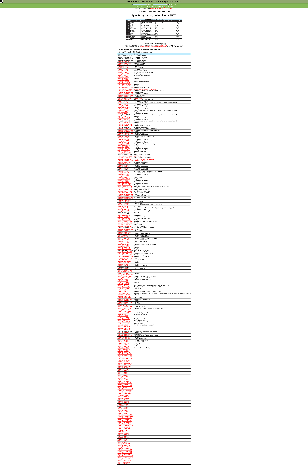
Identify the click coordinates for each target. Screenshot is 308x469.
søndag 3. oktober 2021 (124, 226)
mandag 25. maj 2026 (124, 72)
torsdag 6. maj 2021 (123, 246)
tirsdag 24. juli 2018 (123, 313)
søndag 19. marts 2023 (124, 183)
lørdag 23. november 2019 (125, 270)
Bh (153, 8)
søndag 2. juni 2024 (123, 141)
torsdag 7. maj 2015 (123, 405)
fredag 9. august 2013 (124, 462)
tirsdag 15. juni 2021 (123, 239)
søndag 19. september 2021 (125, 229)
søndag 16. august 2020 (124, 261)
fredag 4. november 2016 (125, 357)
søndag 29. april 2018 (124, 322)
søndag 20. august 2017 (124, 337)
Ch (157, 8)
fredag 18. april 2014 (123, 440)
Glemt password (174, 4)
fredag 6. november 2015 (125, 384)
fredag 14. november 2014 (125, 419)
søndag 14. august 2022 (124, 200)
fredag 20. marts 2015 (124, 413)
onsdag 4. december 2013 (125, 447)
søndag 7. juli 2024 (123, 137)
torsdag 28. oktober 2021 (125, 224)
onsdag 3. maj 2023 (123, 176)
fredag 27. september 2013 (125, 456)
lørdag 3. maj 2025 (123, 112)
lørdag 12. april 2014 (123, 442)
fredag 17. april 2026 (123, 77)
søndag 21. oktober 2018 (125, 302)
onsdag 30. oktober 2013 (125, 451)
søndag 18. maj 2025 (124, 107)
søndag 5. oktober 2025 (124, 90)
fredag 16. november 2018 (125, 299)
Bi (155, 8)
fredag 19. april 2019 (123, 291)
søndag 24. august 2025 (124, 96)
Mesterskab (165, 6)
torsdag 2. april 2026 (123, 80)
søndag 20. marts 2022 (124, 218)
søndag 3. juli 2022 (123, 204)
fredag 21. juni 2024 (123, 139)
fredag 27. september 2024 (125, 130)
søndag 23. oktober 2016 (125, 358)
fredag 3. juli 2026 (123, 69)
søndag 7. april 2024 (123, 147)
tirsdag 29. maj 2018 (123, 317)
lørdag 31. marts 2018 (124, 326)
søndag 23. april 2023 (124, 179)
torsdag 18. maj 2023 (123, 171)
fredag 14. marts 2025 (124, 119)
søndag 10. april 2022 (124, 215)
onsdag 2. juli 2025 (123, 102)
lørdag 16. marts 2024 (124, 150)
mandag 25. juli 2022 (123, 201)
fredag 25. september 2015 (125, 389)
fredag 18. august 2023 (124, 162)
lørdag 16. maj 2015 (123, 402)
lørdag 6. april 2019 (123, 293)
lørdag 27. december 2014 (125, 415)
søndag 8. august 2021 (124, 233)
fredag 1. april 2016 (123, 380)
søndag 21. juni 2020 (124, 265)
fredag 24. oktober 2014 (124, 422)
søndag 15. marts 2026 (124, 84)
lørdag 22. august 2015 (124, 392)
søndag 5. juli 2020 (123, 264)
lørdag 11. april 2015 (123, 410)
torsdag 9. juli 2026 (123, 66)
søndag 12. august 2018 (124, 310)
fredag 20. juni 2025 (123, 104)
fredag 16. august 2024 (124, 134)
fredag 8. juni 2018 (123, 316)
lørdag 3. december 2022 (125, 186)
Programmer (151, 6)
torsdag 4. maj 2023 (123, 174)
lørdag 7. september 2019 (125, 276)
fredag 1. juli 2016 (123, 369)
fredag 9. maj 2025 (123, 109)
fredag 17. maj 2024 (123, 142)
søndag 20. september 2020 (125, 256)
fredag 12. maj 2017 (123, 348)
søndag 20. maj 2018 (124, 319)
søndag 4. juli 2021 (123, 236)
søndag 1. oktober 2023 (124, 159)
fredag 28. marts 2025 (124, 118)
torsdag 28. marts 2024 (124, 148)
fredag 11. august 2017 (124, 338)
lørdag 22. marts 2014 (124, 445)
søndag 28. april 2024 (124, 145)
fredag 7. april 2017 (123, 351)
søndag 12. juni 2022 (124, 206)
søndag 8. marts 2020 (124, 268)
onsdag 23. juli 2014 (123, 430)
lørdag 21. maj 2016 (123, 373)
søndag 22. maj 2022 (124, 207)
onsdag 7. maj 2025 (123, 110)
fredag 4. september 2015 (125, 390)
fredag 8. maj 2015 (123, 404)
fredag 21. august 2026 (124, 61)
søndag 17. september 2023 (125, 160)
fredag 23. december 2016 (125, 354)
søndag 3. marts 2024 (124, 151)
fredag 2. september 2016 (125, 363)
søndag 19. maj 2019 (124, 287)
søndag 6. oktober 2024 (124, 128)
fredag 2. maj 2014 (123, 439)
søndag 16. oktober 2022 (125, 192)
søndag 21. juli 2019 (123, 279)
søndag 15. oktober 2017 (125, 335)
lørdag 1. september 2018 (125, 306)
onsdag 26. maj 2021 (123, 243)
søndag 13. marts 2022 (124, 220)
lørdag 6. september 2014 (125, 427)
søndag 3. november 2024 (125, 125)
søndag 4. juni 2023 (123, 168)
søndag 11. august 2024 (124, 136)
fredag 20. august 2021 (124, 232)
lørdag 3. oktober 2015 (124, 387)
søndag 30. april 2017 (124, 349)
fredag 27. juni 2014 (123, 433)
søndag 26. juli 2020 (123, 262)
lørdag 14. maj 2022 (123, 209)
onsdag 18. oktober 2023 (125, 157)
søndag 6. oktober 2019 (124, 273)
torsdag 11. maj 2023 (123, 172)
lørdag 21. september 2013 (125, 457)
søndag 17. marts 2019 (124, 297)
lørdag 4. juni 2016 (123, 372)
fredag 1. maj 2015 (123, 407)
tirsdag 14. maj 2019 (123, 288)
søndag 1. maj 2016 (123, 376)
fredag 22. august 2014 (124, 428)
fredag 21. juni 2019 (123, 284)
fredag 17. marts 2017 (124, 352)
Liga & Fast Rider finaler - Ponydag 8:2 (145, 89)
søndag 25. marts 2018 (124, 328)
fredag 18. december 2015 (125, 381)
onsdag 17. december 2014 (125, 416)
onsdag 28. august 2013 (124, 459)
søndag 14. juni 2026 (124, 70)
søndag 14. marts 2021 (124, 249)
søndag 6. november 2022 (125, 189)
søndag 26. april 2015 (124, 408)
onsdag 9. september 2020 (125, 258)
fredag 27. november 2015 (125, 383)
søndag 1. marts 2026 (124, 86)
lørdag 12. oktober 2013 (124, 454)
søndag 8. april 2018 (123, 325)
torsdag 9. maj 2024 (123, 144)
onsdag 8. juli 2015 (123, 395)
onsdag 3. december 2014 (125, 418)
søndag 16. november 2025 (125, 87)
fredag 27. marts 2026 (124, 83)
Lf (166, 8)
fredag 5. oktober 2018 (124, 303)
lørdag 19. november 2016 (125, 355)
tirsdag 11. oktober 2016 (124, 360)
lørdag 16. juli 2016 (123, 367)
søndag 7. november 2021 (125, 223)
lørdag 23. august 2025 (124, 98)
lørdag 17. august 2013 (124, 460)
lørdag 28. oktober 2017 (124, 334)
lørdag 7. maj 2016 (123, 375)
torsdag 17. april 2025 (124, 113)
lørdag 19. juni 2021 (123, 238)
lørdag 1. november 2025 (125, 89)
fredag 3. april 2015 (123, 412)
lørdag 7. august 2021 (124, 235)
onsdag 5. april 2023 (123, 182)
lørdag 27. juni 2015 (123, 396)
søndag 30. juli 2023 (123, 163)
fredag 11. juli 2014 (123, 431)
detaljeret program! (163, 45)
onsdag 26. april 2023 (124, 177)
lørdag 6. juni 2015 (123, 399)
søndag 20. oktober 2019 (125, 271)
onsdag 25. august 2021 (124, 230)
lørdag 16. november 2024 (125, 124)
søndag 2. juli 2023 (123, 165)
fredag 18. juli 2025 (123, 101)
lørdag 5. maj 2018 (123, 320)
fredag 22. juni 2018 (123, 314)
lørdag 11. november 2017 (125, 332)
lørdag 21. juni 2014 (123, 434)
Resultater (159, 6)
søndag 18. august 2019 (124, 278)
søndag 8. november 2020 (125, 252)
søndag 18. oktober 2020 (125, 255)
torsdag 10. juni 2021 (123, 241)
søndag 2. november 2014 (125, 421)
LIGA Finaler (137, 156)
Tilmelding (145, 6)
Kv (160, 8)
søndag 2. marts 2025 (124, 122)
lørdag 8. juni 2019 (123, 285)
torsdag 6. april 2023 (123, 180)
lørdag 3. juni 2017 (123, 345)
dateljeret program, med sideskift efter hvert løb (153, 46)
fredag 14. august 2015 (124, 393)
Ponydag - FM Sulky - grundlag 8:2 (144, 159)
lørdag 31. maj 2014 (123, 436)
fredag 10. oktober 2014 (124, 424)
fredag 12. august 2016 (124, 366)
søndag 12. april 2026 (124, 78)
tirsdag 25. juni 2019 (123, 282)
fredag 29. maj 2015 (123, 401)
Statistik (171, 6)
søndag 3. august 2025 (124, 99)
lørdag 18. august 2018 (124, 308)
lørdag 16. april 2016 (123, 378)
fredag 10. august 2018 (124, 311)
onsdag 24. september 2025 (125, 92)
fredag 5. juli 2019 (123, 281)
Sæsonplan (138, 6)
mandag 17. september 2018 (126, 305)
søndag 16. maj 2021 (124, 244)
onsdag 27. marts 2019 (124, 294)
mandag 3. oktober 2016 (124, 361)
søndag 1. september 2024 (125, 133)
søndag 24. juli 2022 (123, 203)
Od (162, 8)
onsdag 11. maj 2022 (123, 211)
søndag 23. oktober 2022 (125, 191)
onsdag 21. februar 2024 (124, 153)
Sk (169, 8)
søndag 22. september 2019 (125, 274)
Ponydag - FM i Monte (140, 160)
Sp (171, 8)
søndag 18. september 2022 (125, 197)
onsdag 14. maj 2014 (123, 437)
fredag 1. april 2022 (123, 217)
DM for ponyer (138, 98)
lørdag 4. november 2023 (125, 156)
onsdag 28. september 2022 (125, 194)
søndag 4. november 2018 (125, 300)
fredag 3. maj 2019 (123, 290)
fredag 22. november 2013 (125, 448)
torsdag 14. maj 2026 (123, 74)
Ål (151, 8)
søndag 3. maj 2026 (123, 75)
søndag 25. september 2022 (125, 195)
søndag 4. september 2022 (125, 198)
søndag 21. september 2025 (125, 93)
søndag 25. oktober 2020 (125, 253)
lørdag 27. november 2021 (125, 221)
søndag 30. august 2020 (124, 259)
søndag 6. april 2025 (123, 116)
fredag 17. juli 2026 (123, 64)
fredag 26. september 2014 (125, 425)
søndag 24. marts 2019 (124, 296)
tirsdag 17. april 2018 (123, 323)
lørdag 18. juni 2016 (123, 370)
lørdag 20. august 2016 (124, 364)
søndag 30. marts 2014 (124, 443)
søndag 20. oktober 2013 (125, 453)
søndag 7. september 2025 (125, 95)
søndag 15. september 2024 (125, 131)
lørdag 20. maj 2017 (123, 346)
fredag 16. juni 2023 (123, 166)
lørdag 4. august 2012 (124, 463)
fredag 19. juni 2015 (123, 398)
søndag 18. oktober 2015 (125, 386)
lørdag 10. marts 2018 (124, 329)
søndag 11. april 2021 (124, 247)
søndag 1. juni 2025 (123, 105)
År (164, 8)
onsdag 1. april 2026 (123, 81)
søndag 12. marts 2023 (124, 185)
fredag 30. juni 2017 (123, 341)
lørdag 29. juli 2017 (123, 340)
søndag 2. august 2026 (124, 63)
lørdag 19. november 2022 (125, 188)
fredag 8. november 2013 (125, 450)
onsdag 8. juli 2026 (123, 67)
